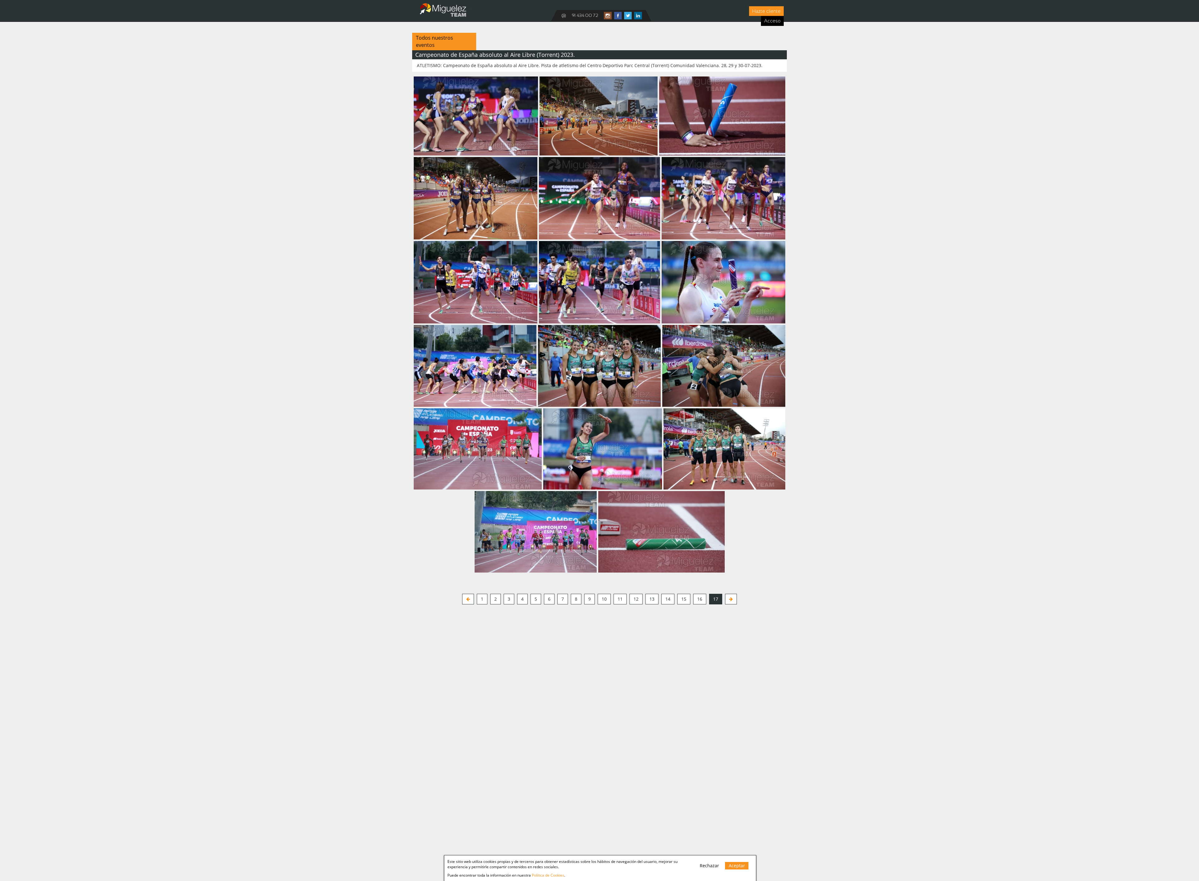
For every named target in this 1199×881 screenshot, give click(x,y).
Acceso (772, 20)
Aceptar (737, 866)
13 (651, 599)
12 (636, 599)
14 (667, 599)
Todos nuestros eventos (434, 41)
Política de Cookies (548, 875)
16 (699, 599)
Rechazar (709, 866)
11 (620, 599)
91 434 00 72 (585, 15)
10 (604, 599)
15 (683, 599)
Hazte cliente (766, 11)
